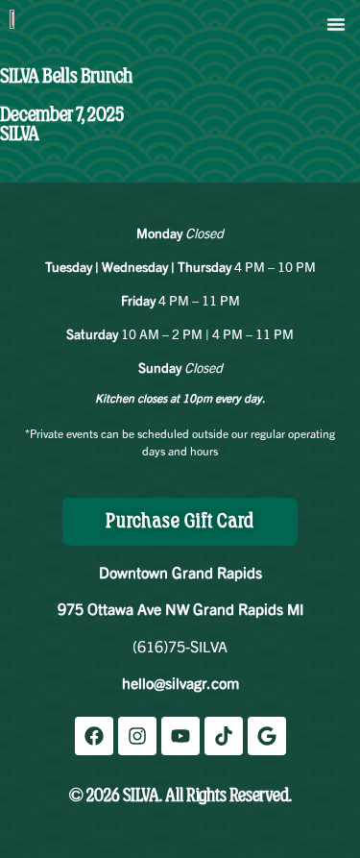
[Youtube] (180, 736)
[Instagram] (137, 736)
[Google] (267, 736)
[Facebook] (94, 736)
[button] (336, 24)
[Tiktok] (223, 736)
